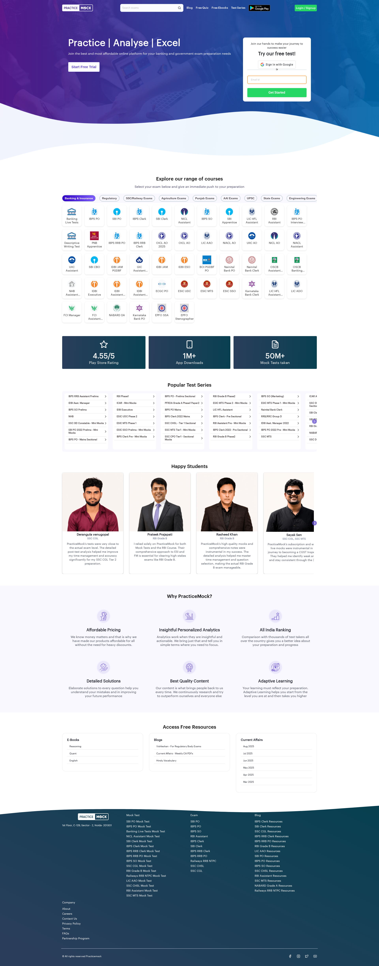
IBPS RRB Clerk (200, 851)
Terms (66, 928)
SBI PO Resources (266, 856)
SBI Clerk (196, 846)
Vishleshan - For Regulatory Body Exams (178, 746)
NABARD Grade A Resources (273, 885)
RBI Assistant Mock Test (142, 890)
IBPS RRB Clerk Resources (272, 836)
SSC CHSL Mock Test (140, 885)
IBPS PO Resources (267, 861)
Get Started (276, 92)
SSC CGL (196, 871)
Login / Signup (306, 8)
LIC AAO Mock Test (139, 881)
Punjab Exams (204, 198)
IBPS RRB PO (198, 856)
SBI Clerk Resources (268, 826)
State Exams (272, 198)
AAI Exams (230, 198)
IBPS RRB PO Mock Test (141, 856)
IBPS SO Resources (267, 866)
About (66, 909)
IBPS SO (195, 831)
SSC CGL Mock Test (139, 866)
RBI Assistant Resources (270, 876)
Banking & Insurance (79, 198)
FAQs (65, 933)
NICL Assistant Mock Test (143, 836)
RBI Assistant (199, 836)
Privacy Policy (71, 923)
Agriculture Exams (173, 198)
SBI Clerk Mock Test (139, 841)
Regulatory (109, 198)
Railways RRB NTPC (203, 861)
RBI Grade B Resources (270, 846)
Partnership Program (75, 938)
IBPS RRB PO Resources (270, 841)
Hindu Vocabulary (166, 760)
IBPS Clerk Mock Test (140, 846)
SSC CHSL (197, 866)
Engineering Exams (302, 198)
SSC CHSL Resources (269, 871)
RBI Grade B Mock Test (141, 871)
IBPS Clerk (197, 841)
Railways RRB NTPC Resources (275, 890)
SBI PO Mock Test (137, 821)
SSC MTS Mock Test (139, 895)
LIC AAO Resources (267, 851)
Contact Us (69, 918)
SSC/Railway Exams (139, 198)
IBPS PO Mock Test (138, 826)
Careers (67, 913)
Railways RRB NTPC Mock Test (146, 876)
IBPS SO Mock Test (138, 861)
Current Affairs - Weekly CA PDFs (174, 753)
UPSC (250, 198)
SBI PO (195, 821)
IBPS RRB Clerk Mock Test (143, 851)
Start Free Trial (83, 67)
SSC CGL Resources (268, 831)
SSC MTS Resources (268, 881)
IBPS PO (195, 826)
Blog (190, 8)
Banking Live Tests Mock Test (145, 831)
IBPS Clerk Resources (268, 821)
